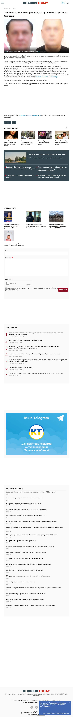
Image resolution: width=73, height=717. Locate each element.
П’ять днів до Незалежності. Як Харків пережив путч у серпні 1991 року (31, 535)
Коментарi (63, 289)
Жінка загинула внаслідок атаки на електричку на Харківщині (52, 176)
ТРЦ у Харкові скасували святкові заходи (20, 582)
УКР (35, 711)
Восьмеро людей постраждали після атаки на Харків (25, 599)
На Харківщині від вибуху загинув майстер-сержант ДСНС (26, 515)
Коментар (8, 258)
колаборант (7, 122)
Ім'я (6, 251)
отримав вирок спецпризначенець (30, 115)
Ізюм (14, 122)
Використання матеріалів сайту (40, 700)
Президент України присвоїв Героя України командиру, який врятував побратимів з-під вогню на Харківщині (37, 360)
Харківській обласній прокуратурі (47, 77)
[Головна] (35, 3)
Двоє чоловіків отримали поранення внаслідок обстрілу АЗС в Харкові (31, 492)
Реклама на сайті (56, 700)
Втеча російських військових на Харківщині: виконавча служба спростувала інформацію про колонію (35, 333)
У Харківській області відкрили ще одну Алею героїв (24, 558)
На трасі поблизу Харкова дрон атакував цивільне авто (25, 594)
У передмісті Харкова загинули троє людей (20, 176)
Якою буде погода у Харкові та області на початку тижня (26, 552)
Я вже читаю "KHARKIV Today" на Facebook (55, 713)
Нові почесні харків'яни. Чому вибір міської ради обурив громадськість (34, 354)
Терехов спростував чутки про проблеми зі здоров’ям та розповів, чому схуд (35, 373)
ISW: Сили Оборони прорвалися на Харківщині (25, 340)
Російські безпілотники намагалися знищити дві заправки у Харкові (30, 546)
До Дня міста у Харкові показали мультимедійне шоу (24, 570)
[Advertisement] (36, 100)
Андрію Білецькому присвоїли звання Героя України (24, 498)
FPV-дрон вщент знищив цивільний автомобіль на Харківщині (28, 576)
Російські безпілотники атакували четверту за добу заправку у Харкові (20, 168)
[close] (69, 703)
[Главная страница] (36, 691)
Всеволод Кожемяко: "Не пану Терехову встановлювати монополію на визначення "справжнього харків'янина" (33, 347)
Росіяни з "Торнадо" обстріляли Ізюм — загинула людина (26, 509)
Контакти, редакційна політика (20, 700)
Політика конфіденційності (30, 702)
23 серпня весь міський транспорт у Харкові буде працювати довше (30, 605)
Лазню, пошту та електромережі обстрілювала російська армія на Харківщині (33, 588)
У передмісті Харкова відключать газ (21, 367)
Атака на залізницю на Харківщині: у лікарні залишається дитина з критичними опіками (52, 168)
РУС (63, 3)
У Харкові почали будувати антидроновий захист (47, 154)
